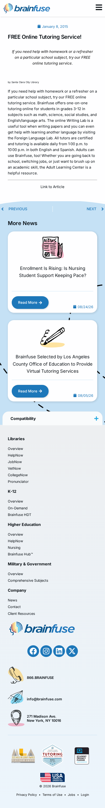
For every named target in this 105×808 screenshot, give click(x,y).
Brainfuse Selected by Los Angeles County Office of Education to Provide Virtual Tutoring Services (53, 364)
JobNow (15, 462)
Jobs (71, 795)
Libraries (16, 438)
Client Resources (21, 613)
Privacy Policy (26, 795)
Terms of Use (52, 795)
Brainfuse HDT (19, 515)
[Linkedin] (59, 651)
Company (17, 590)
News (12, 600)
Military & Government (29, 563)
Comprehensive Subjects (28, 580)
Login (85, 795)
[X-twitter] (72, 651)
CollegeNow (18, 475)
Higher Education (24, 524)
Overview (15, 449)
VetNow (14, 468)
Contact (14, 607)
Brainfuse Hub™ (20, 554)
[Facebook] (33, 651)
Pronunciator (18, 481)
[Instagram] (46, 651)
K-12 (12, 491)
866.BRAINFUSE (40, 677)
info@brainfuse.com (44, 699)
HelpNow (15, 455)
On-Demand (18, 508)
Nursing (14, 547)
